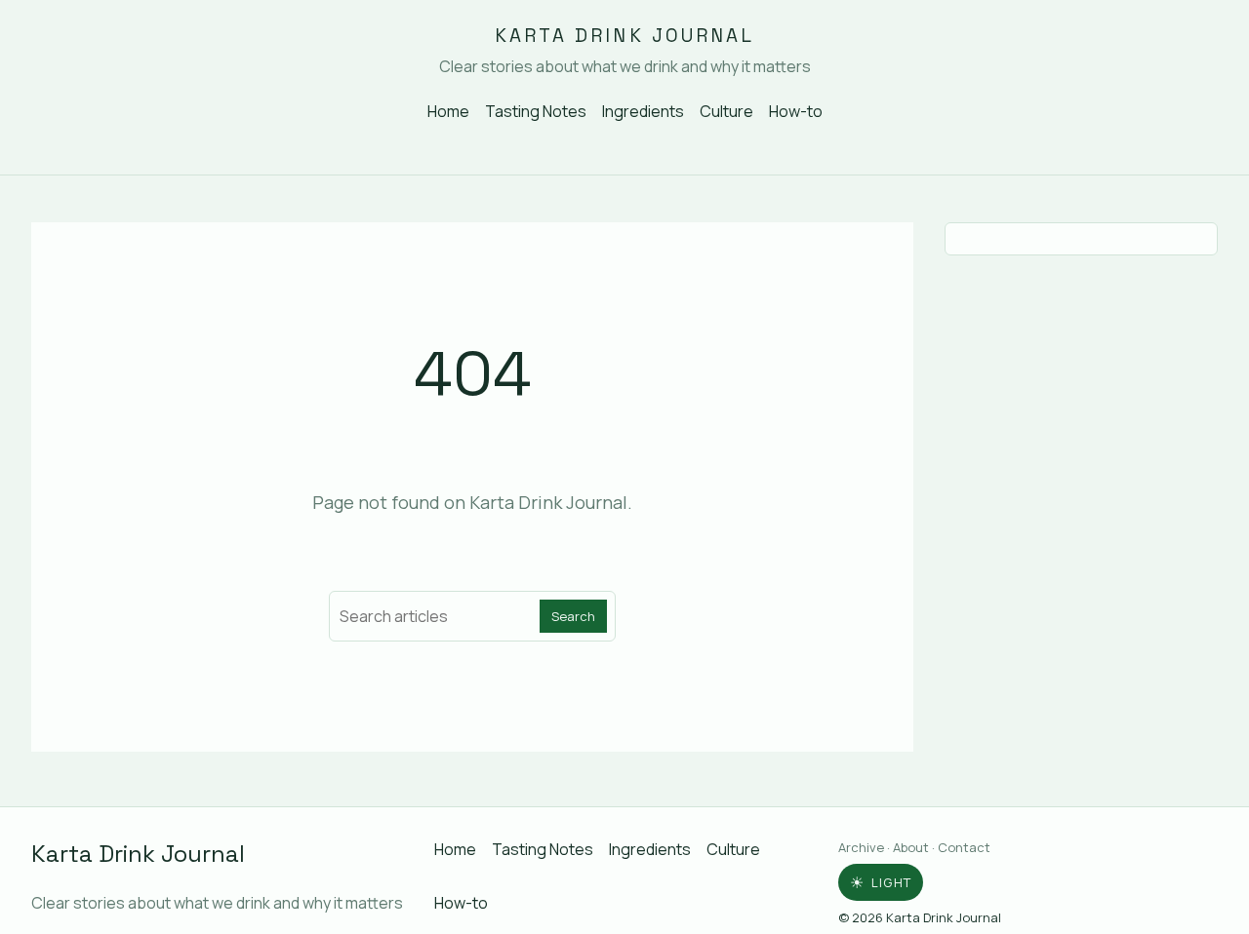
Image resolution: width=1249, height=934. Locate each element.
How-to (796, 111)
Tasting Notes (535, 111)
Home (448, 111)
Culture (726, 111)
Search (573, 616)
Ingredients (643, 111)
